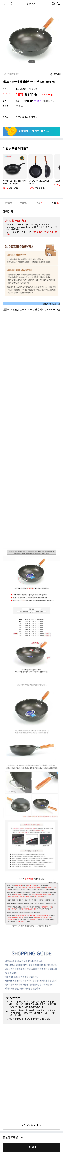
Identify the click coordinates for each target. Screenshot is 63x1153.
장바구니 (58, 4)
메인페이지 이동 (11, 3)
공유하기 (57, 74)
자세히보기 (48, 101)
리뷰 (39, 203)
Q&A (55, 203)
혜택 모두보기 (45, 95)
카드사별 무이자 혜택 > (26, 117)
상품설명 (8, 203)
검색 (53, 4)
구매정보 (24, 203)
